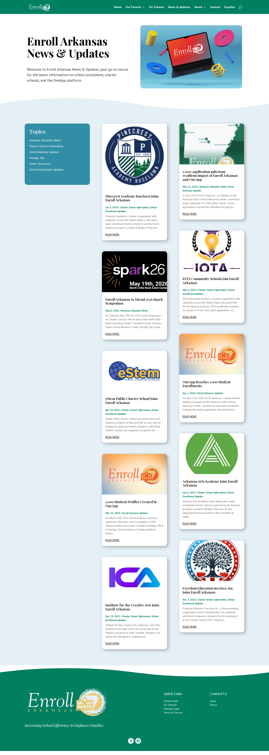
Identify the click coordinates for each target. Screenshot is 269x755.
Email (213, 701)
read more (112, 234)
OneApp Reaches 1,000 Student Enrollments (207, 384)
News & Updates (179, 7)
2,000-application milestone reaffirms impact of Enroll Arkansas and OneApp (210, 175)
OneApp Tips (37, 158)
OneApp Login (171, 708)
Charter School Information (46, 146)
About (198, 7)
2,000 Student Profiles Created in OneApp (131, 504)
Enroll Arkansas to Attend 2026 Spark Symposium (134, 301)
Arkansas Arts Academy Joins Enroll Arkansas (210, 483)
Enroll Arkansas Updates (44, 152)
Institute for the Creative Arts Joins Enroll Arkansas (132, 607)
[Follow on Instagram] (138, 741)
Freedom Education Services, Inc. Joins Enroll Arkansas (208, 590)
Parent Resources (40, 163)
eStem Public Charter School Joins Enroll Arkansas (131, 400)
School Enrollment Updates (46, 169)
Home (118, 7)
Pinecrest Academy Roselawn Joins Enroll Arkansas (131, 198)
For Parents (133, 7)
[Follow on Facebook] (131, 741)
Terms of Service (173, 712)
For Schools (156, 7)
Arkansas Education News (45, 140)
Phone (213, 704)
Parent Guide (171, 701)
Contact (215, 7)
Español (229, 7)
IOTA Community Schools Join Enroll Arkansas (211, 281)
